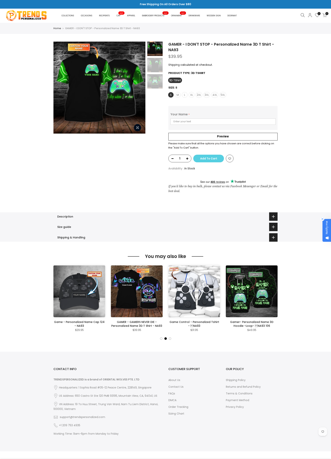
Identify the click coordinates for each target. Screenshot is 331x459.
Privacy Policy (235, 407)
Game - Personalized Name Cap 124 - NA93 (79, 324)
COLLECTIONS (67, 15)
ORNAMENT (178, 14)
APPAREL (131, 15)
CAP (119, 14)
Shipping (174, 65)
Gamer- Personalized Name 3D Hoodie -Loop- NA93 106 (251, 324)
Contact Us (176, 387)
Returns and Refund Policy (243, 387)
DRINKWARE (194, 15)
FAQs (171, 393)
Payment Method (237, 400)
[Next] (138, 87)
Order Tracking (178, 407)
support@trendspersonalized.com (82, 417)
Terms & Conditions (239, 393)
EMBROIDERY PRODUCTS (154, 14)
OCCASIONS (86, 15)
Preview (223, 136)
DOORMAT (232, 15)
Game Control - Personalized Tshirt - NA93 (194, 324)
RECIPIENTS (104, 15)
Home (57, 28)
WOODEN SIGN (214, 15)
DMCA (172, 400)
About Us (174, 380)
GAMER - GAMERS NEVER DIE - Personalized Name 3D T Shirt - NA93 (136, 324)
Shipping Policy (236, 380)
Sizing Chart (176, 413)
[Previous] (60, 87)
